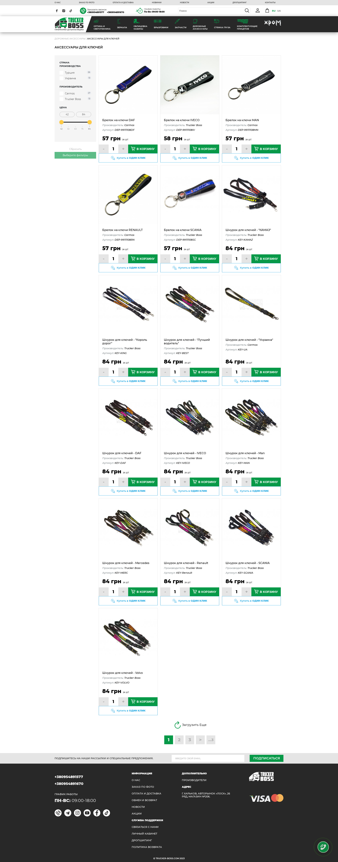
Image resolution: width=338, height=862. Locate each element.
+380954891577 (95, 12)
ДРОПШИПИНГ (240, 3)
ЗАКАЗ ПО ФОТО (86, 3)
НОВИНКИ (156, 3)
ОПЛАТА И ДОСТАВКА (123, 3)
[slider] (61, 122)
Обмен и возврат (144, 800)
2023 (182, 858)
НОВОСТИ (184, 3)
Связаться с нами (145, 827)
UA (279, 10)
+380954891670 (115, 12)
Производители (194, 780)
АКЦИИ (210, 3)
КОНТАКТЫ (270, 3)
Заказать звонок (97, 9)
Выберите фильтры (75, 155)
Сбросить (75, 149)
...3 (211, 740)
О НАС (58, 3)
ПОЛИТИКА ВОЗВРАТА (147, 847)
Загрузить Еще (194, 725)
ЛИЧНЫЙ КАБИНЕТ (144, 833)
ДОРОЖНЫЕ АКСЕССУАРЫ (70, 38)
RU (274, 10)
